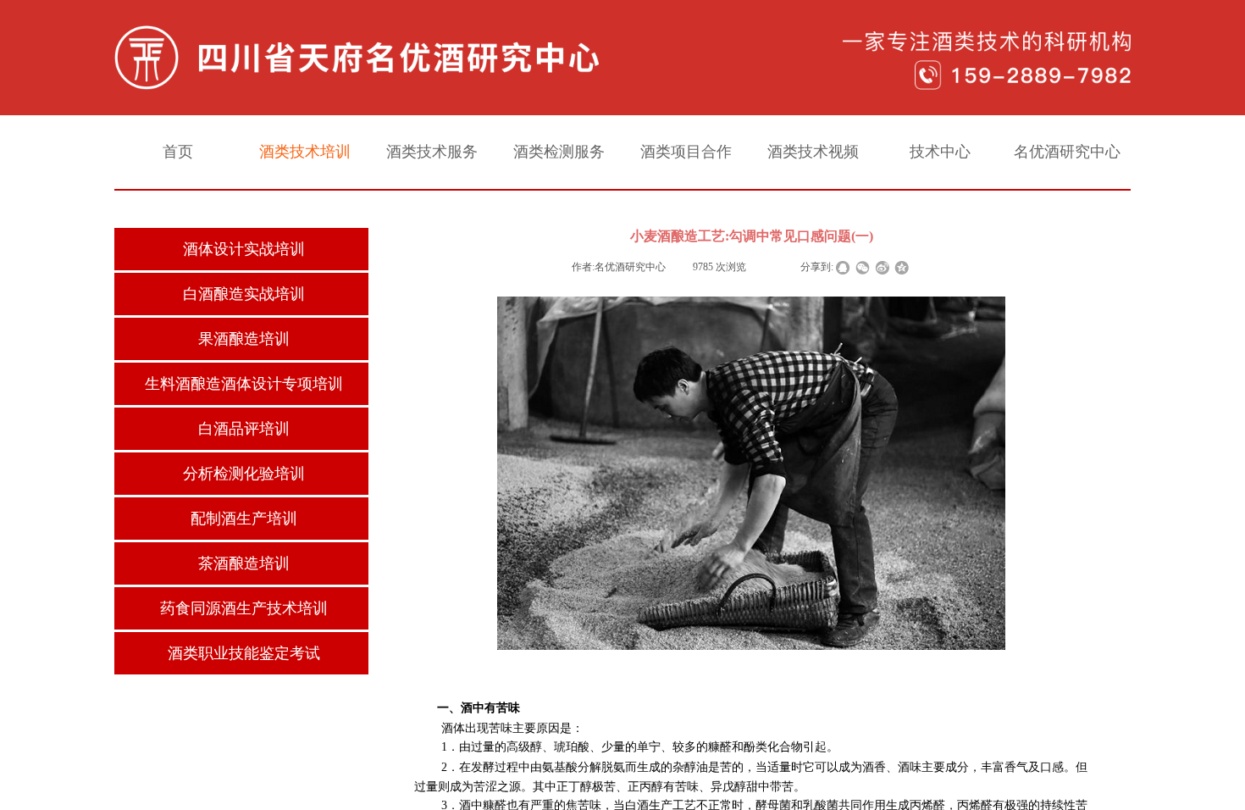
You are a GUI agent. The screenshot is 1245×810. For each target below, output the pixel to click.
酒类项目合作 (686, 151)
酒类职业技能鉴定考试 (244, 653)
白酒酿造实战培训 (244, 294)
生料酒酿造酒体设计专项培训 (244, 383)
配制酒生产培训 (244, 518)
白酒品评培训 (244, 428)
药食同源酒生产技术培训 (244, 608)
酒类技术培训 (305, 151)
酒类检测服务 (559, 151)
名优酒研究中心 (1067, 151)
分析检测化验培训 (244, 473)
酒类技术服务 (432, 151)
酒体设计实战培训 (244, 249)
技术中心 (940, 151)
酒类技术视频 (813, 151)
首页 (178, 151)
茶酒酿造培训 (244, 563)
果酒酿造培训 (244, 338)
